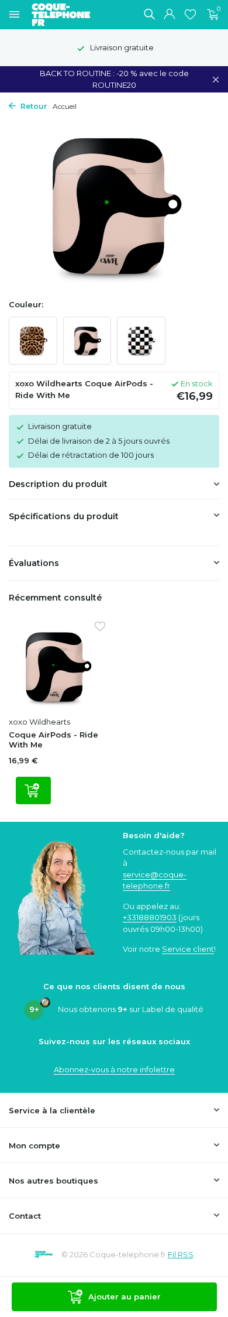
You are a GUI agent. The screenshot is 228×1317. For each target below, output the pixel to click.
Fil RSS (181, 1254)
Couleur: (26, 304)
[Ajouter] (33, 790)
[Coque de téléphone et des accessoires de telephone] (67, 14)
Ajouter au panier (124, 1296)
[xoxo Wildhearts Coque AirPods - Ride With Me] (57, 666)
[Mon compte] (169, 14)
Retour (33, 106)
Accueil (65, 106)
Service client (188, 949)
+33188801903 (150, 917)
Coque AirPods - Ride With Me (53, 739)
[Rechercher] (149, 14)
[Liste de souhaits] (190, 15)
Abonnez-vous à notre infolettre (114, 1069)
